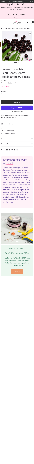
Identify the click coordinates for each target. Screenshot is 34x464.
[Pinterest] (12, 150)
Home (2, 28)
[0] (31, 22)
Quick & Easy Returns (16, 1)
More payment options (17, 111)
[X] (9, 150)
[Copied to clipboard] (17, 150)
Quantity (3, 91)
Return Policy (5, 144)
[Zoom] (29, 33)
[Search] (28, 22)
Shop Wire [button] (17, 271)
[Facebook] (7, 150)
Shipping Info (5, 139)
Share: (3, 149)
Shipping (10, 82)
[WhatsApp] (15, 150)
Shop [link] (15, 18)
